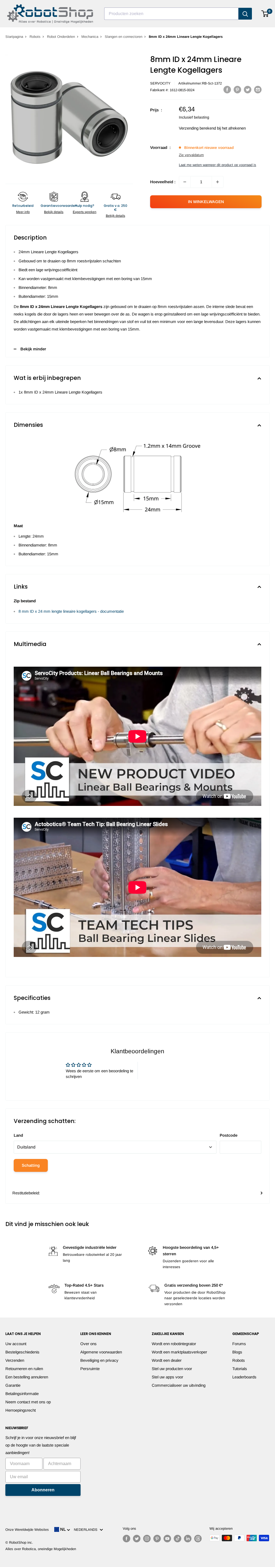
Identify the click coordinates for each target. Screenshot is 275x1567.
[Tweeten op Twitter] (247, 89)
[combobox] (171, 14)
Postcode (228, 1135)
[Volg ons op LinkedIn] (187, 1538)
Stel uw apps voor (167, 1377)
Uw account (15, 1343)
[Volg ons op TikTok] (177, 1538)
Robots (35, 37)
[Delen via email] (258, 89)
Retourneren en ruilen (24, 1368)
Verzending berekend (197, 128)
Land (18, 1135)
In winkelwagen (206, 201)
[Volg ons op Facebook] (126, 1538)
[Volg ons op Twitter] (136, 1538)
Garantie (12, 1385)
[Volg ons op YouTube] (167, 1538)
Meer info (23, 212)
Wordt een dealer (167, 1360)
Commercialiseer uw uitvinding (178, 1385)
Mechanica (89, 37)
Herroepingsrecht (20, 1410)
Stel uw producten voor (172, 1368)
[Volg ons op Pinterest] (157, 1538)
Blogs (237, 1352)
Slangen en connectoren (123, 37)
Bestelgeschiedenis (22, 1352)
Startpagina (14, 37)
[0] (265, 13)
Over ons (88, 1343)
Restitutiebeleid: (26, 1193)
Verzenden (14, 1360)
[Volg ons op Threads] (198, 1538)
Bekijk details (53, 212)
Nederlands (87, 1530)
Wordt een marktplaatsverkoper (179, 1352)
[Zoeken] (245, 14)
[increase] (217, 182)
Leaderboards (244, 1377)
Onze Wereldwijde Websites (27, 1530)
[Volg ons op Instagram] (147, 1538)
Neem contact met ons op (28, 1402)
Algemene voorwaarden (101, 1352)
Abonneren (43, 1490)
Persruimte (90, 1368)
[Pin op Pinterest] (237, 89)
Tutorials (239, 1368)
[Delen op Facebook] (227, 89)
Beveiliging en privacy (99, 1360)
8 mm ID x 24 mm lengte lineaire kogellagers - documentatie (71, 611)
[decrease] (184, 182)
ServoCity (160, 83)
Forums (239, 1343)
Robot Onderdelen (61, 37)
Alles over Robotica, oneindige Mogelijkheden (40, 1549)
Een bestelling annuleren (26, 1377)
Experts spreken (84, 212)
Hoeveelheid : (163, 181)
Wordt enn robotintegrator (174, 1343)
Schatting (31, 1165)
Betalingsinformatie (22, 1393)
